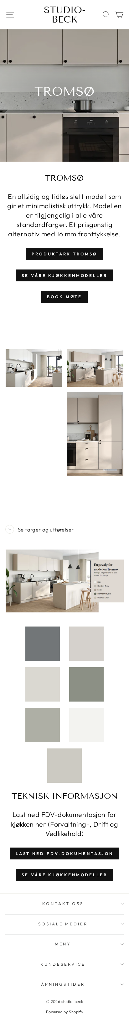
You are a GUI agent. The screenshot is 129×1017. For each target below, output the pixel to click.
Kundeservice (62, 964)
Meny (63, 943)
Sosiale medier (63, 923)
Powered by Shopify (64, 1011)
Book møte (64, 296)
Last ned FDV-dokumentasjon (64, 853)
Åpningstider (63, 984)
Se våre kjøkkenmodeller (64, 275)
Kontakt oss (63, 903)
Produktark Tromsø (64, 253)
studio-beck (64, 14)
